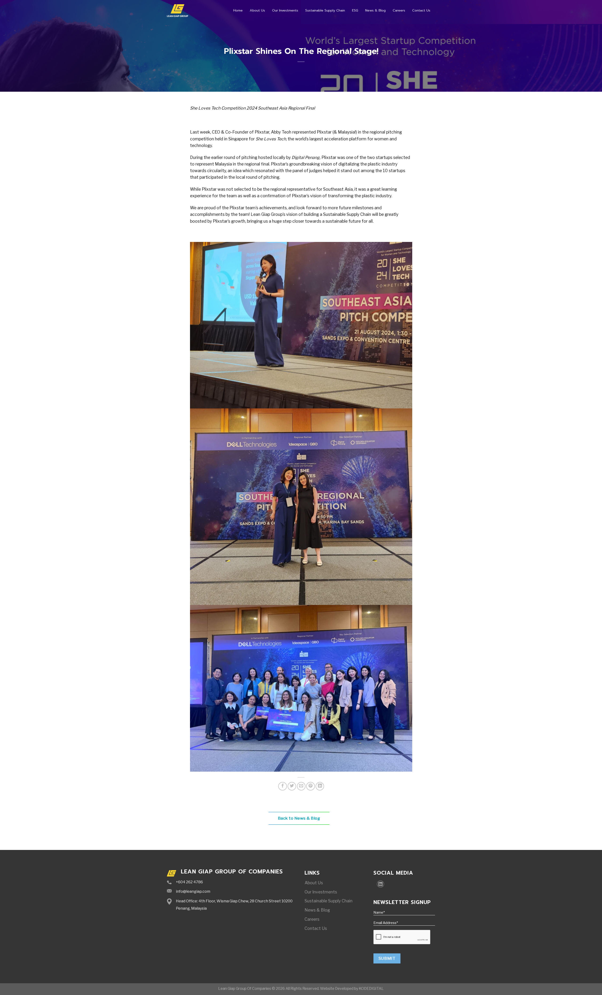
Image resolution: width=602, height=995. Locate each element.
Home (238, 10)
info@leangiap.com (193, 891)
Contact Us (421, 10)
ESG (355, 10)
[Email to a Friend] (301, 786)
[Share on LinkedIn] (320, 786)
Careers (399, 10)
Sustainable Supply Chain (325, 10)
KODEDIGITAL (371, 988)
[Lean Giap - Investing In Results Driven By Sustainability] (177, 10)
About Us (257, 10)
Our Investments (285, 10)
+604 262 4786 (189, 882)
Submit (386, 958)
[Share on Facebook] (282, 786)
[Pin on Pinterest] (310, 786)
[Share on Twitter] (292, 786)
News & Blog (375, 10)
